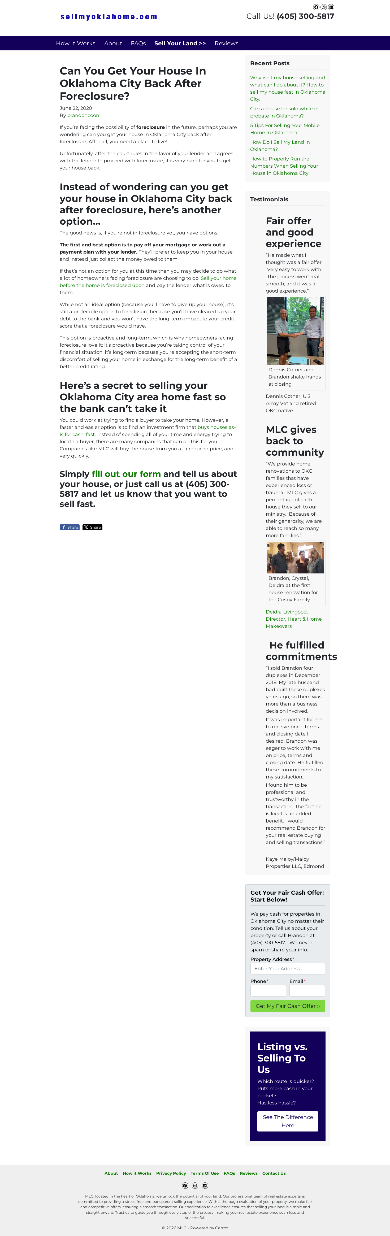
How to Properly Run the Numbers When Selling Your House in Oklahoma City (284, 166)
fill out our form (126, 474)
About (113, 43)
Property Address (272, 959)
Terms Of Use (205, 1173)
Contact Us (274, 1173)
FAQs (138, 43)
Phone (259, 981)
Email (297, 981)
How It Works (76, 43)
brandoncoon (83, 115)
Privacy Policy (171, 1173)
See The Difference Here (288, 1121)
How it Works (137, 1173)
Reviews (227, 43)
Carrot (221, 1227)
